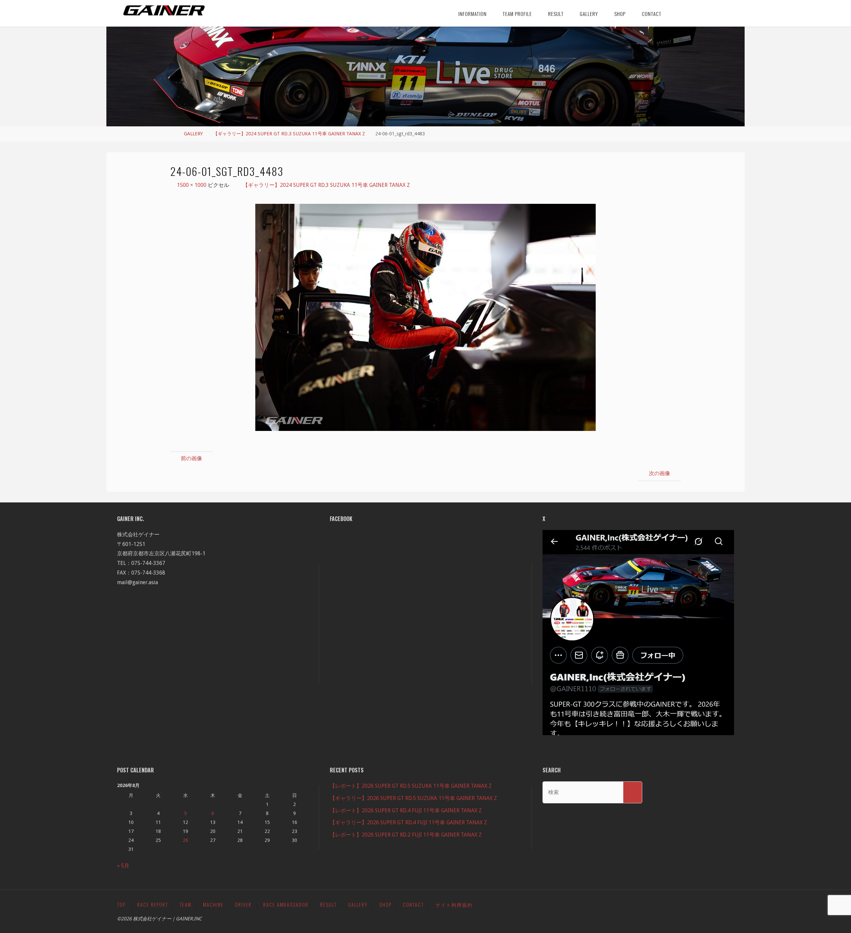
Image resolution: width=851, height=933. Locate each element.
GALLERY (193, 133)
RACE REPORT (152, 904)
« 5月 (123, 866)
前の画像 (191, 458)
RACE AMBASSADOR (285, 904)
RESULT (328, 904)
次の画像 (659, 473)
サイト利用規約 (454, 904)
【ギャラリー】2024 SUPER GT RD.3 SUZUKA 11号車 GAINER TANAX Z (289, 133)
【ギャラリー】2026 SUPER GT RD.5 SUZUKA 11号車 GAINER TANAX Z (413, 798)
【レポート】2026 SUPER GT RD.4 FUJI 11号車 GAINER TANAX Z (406, 810)
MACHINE (213, 904)
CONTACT (413, 904)
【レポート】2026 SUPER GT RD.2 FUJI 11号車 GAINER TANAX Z (406, 835)
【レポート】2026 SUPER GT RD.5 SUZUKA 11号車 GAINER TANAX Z (411, 786)
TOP (121, 904)
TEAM (185, 904)
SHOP (385, 904)
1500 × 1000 (192, 185)
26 (185, 840)
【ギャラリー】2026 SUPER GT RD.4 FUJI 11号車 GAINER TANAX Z (408, 822)
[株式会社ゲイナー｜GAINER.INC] (164, 10)
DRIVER (243, 904)
